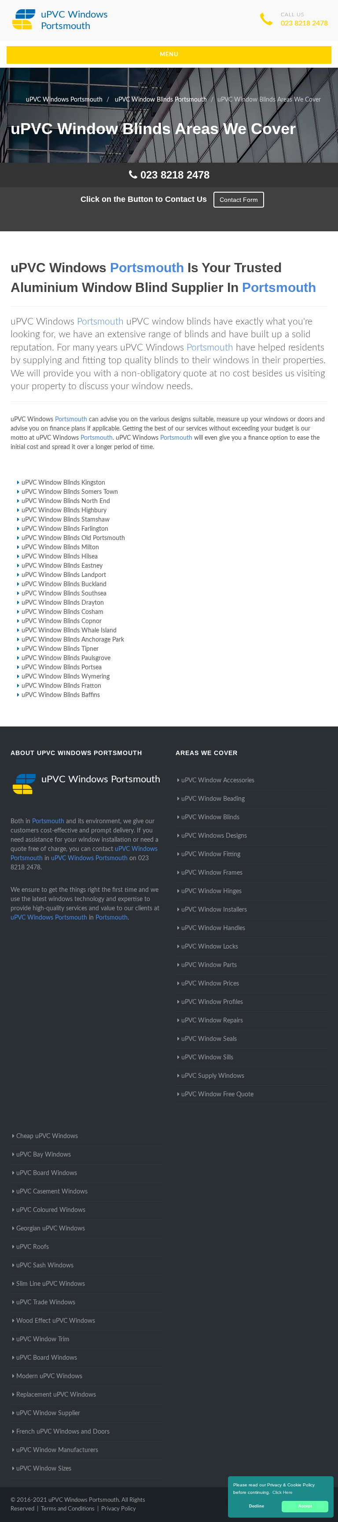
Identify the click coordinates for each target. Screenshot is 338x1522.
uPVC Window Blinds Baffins (61, 695)
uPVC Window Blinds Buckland (64, 584)
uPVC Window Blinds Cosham (62, 612)
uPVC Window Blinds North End (66, 501)
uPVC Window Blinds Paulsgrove (66, 658)
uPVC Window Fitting (210, 854)
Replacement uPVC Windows (56, 1395)
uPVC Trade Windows (45, 1302)
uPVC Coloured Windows (50, 1210)
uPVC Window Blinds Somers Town (70, 492)
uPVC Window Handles (213, 928)
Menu (169, 55)
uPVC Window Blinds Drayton (63, 603)
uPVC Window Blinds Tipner (60, 649)
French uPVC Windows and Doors (63, 1432)
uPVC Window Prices (210, 984)
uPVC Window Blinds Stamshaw (66, 520)
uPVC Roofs (32, 1247)
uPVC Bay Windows (43, 1155)
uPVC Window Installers (214, 910)
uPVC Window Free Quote (217, 1094)
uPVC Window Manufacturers (57, 1450)
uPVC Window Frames (211, 873)
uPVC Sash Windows (44, 1266)
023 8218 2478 (304, 23)
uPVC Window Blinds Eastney (62, 566)
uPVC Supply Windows (212, 1076)
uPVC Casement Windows (52, 1192)
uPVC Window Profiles (212, 1002)
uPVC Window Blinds (210, 817)
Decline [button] (256, 1506)
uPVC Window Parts (209, 965)
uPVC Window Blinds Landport (64, 575)
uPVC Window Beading (213, 799)
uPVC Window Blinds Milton (60, 547)
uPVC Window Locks (209, 947)
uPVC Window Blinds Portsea (62, 667)
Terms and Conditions (68, 1509)
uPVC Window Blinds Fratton (61, 686)
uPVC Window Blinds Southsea (64, 594)
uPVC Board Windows (46, 1173)
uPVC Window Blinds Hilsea (60, 557)
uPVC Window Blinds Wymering (66, 677)
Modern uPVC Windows (49, 1376)
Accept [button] (305, 1506)
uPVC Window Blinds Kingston (63, 483)
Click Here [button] (282, 1492)
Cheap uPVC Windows (47, 1136)
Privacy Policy (118, 1509)
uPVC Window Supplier (48, 1413)
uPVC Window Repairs (212, 1021)
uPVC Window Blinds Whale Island (69, 631)
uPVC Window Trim (43, 1339)
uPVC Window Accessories (217, 780)
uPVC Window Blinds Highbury (64, 510)
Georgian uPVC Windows (50, 1229)
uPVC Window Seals (209, 1039)
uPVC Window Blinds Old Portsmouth (73, 538)
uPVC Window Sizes (43, 1469)
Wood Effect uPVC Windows (55, 1321)
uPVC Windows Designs (214, 836)
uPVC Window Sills (207, 1058)
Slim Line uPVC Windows (50, 1284)
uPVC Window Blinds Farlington (65, 529)
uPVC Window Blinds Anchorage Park (73, 640)
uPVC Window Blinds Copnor (62, 621)
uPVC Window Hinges (211, 891)
